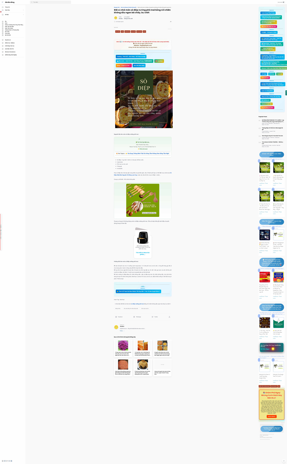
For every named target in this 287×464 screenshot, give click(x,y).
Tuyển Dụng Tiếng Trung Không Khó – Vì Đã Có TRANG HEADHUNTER (271, 17)
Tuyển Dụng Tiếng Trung (268, 13)
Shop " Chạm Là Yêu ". (124, 65)
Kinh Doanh (274, 386)
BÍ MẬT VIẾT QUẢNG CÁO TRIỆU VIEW (271, 154)
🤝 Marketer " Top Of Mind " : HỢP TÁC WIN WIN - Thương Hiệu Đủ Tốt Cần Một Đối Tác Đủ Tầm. (272, 57)
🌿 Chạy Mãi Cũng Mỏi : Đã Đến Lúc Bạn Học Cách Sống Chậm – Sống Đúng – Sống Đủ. (278, 206)
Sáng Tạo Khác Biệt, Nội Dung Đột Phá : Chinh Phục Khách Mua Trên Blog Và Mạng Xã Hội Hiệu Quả (271, 307)
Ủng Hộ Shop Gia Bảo (267, 107)
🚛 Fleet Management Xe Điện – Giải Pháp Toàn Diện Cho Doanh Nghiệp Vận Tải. (278, 245)
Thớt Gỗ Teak (265, 77)
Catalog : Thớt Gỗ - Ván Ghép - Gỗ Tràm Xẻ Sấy (131, 56)
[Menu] (2, 2)
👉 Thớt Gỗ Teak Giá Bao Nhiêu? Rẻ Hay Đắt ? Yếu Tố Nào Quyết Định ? (138, 291)
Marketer (127, 31)
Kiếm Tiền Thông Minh (264, 386)
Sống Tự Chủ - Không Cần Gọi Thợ (271, 96)
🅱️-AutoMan (159, 61)
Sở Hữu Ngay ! (265, 349)
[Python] (263, 123)
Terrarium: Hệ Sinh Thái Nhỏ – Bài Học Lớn (272, 142)
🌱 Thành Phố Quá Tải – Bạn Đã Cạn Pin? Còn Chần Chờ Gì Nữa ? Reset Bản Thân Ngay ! (264, 206)
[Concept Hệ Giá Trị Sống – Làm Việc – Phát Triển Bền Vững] (273, 145)
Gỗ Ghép (271, 74)
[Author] (121, 18)
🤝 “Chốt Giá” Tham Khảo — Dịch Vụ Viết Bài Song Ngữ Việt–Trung (271, 39)
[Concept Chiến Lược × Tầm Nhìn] (268, 137)
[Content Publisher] (265, 131)
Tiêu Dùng (139, 31)
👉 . (147, 153)
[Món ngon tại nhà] (145, 308)
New (144, 31)
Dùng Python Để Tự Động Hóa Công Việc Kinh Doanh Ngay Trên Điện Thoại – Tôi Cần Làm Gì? (264, 288)
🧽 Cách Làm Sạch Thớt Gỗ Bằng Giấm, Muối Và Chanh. (277, 332)
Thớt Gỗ (279, 74)
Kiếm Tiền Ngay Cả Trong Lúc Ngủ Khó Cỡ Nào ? (271, 222)
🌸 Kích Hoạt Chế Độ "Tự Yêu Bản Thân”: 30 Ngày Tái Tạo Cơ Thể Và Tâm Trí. (264, 178)
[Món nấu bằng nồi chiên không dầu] (130, 308)
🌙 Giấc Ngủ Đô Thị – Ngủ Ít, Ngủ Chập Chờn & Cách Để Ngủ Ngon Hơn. (278, 178)
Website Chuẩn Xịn (267, 104)
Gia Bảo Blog (9, 2)
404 (279, 386)
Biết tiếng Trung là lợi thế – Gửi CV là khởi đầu (269, 22)
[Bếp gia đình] (118, 308)
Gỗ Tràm (264, 74)
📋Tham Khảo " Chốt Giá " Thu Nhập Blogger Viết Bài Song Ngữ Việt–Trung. (272, 44)
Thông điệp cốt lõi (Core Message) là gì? (272, 128)
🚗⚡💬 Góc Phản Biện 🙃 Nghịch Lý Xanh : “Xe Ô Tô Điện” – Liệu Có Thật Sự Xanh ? (264, 245)
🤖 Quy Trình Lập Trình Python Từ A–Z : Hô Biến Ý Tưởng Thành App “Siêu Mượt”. (273, 84)
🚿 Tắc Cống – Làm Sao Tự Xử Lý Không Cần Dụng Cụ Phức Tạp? (264, 332)
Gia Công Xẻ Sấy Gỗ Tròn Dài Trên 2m (272, 135)
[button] (31, 2)
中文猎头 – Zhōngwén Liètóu (269, 32)
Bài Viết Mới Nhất (139, 65)
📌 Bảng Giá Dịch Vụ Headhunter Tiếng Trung (268, 49)
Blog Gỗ (133, 31)
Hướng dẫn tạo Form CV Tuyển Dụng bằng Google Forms (264, 376)
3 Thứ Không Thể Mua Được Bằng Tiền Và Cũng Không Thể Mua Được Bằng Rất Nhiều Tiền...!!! (271, 429)
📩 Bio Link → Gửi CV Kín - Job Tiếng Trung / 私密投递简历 (134, 61)
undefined (261, 183)
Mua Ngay (271, 416)
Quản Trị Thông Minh (267, 90)
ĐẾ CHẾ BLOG (265, 100)
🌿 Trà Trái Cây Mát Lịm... (143, 142)
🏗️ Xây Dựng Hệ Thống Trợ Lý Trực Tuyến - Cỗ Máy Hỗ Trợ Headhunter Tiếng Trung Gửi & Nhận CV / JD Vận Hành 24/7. (278, 289)
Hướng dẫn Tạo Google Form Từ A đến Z (278, 375)
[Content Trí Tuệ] (272, 131)
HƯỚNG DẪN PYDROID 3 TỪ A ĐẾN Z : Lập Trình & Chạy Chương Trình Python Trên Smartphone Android (273, 121)
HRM (122, 31)
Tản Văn (118, 31)
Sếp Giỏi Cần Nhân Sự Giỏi (269, 26)
